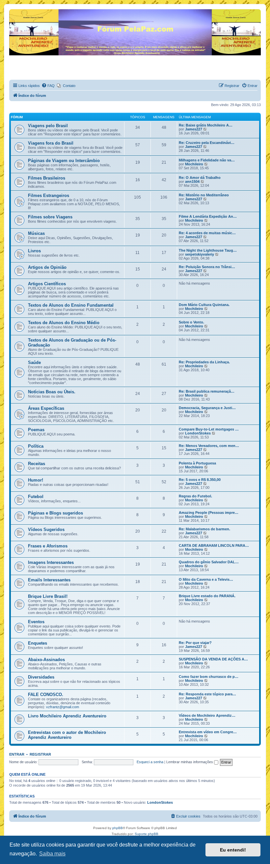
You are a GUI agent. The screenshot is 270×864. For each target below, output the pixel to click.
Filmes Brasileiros (46, 178)
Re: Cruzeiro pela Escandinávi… (206, 143)
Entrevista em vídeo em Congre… (208, 732)
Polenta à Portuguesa (197, 463)
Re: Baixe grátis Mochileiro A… (205, 125)
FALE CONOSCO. (45, 694)
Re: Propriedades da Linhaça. (204, 362)
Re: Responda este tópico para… (207, 694)
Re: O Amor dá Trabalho (200, 178)
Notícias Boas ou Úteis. (51, 391)
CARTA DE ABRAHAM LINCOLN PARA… (214, 545)
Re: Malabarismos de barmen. (204, 529)
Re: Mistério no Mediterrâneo (204, 195)
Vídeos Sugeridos (46, 529)
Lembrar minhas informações (190, 762)
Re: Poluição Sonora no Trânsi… (207, 267)
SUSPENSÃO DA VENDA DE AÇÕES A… (213, 659)
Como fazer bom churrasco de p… (208, 677)
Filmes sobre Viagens (50, 216)
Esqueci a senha (150, 762)
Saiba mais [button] (52, 853)
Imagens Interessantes (51, 562)
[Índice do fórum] (13, 11)
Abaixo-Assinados (46, 659)
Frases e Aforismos (48, 545)
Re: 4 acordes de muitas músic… (207, 233)
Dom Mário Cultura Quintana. (204, 305)
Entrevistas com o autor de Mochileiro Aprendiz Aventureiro (67, 735)
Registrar (40, 754)
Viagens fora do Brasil (50, 143)
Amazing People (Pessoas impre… (208, 513)
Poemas (36, 429)
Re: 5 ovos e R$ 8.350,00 (200, 480)
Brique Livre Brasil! (48, 596)
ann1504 (192, 181)
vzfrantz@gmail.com (62, 707)
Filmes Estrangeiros (48, 195)
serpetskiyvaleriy (199, 254)
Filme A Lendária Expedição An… (208, 216)
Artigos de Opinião (47, 267)
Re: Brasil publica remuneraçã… (206, 391)
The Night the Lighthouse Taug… (208, 250)
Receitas (36, 463)
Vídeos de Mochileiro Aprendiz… (207, 715)
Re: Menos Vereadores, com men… (209, 446)
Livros (34, 250)
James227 (193, 129)
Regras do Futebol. (195, 496)
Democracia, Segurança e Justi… (207, 408)
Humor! (35, 480)
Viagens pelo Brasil (48, 125)
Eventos (36, 621)
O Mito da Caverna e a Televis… (206, 579)
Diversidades (41, 677)
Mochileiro (194, 164)
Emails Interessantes (49, 579)
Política (35, 446)
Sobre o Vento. (191, 322)
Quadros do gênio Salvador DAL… (209, 562)
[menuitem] (48, 86)
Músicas (36, 233)
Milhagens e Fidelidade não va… (207, 160)
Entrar (16, 754)
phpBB (117, 828)
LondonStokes (198, 433)
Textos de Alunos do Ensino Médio (63, 322)
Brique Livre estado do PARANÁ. (207, 596)
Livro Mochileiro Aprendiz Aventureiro (67, 715)
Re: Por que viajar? (195, 643)
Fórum (17, 117)
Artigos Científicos (47, 283)
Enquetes (37, 643)
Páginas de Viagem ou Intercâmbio (64, 160)
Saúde (34, 362)
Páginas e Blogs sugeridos (55, 513)
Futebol (35, 496)
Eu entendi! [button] (233, 849)
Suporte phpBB (146, 834)
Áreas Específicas (46, 408)
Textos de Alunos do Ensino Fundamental (71, 305)
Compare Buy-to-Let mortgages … (209, 429)
